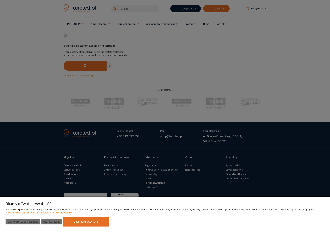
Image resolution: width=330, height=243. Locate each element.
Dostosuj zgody (51, 222)
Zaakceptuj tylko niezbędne (23, 222)
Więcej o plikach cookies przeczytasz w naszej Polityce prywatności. (39, 212)
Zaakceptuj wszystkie (86, 222)
